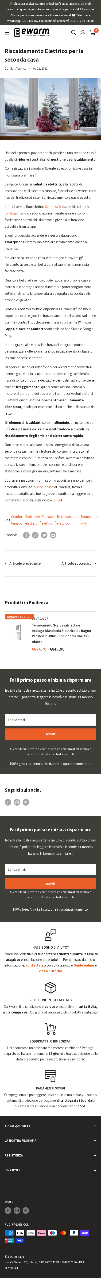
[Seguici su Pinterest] (26, 802)
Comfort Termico (16, 69)
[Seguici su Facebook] (8, 802)
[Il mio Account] (83, 32)
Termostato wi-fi (89, 519)
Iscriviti (50, 733)
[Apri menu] (7, 32)
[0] (92, 32)
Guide (57, 500)
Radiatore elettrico (32, 519)
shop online (45, 487)
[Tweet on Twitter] (44, 534)
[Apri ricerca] (73, 32)
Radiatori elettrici (48, 519)
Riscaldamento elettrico (68, 519)
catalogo (11, 213)
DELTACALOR (40, 619)
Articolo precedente (25, 563)
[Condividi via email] (53, 534)
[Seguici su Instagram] (17, 802)
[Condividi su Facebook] (26, 534)
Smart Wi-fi (53, 206)
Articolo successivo (77, 563)
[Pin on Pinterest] (35, 534)
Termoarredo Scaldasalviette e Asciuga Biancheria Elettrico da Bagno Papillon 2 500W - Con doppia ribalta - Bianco (61, 633)
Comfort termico (17, 519)
